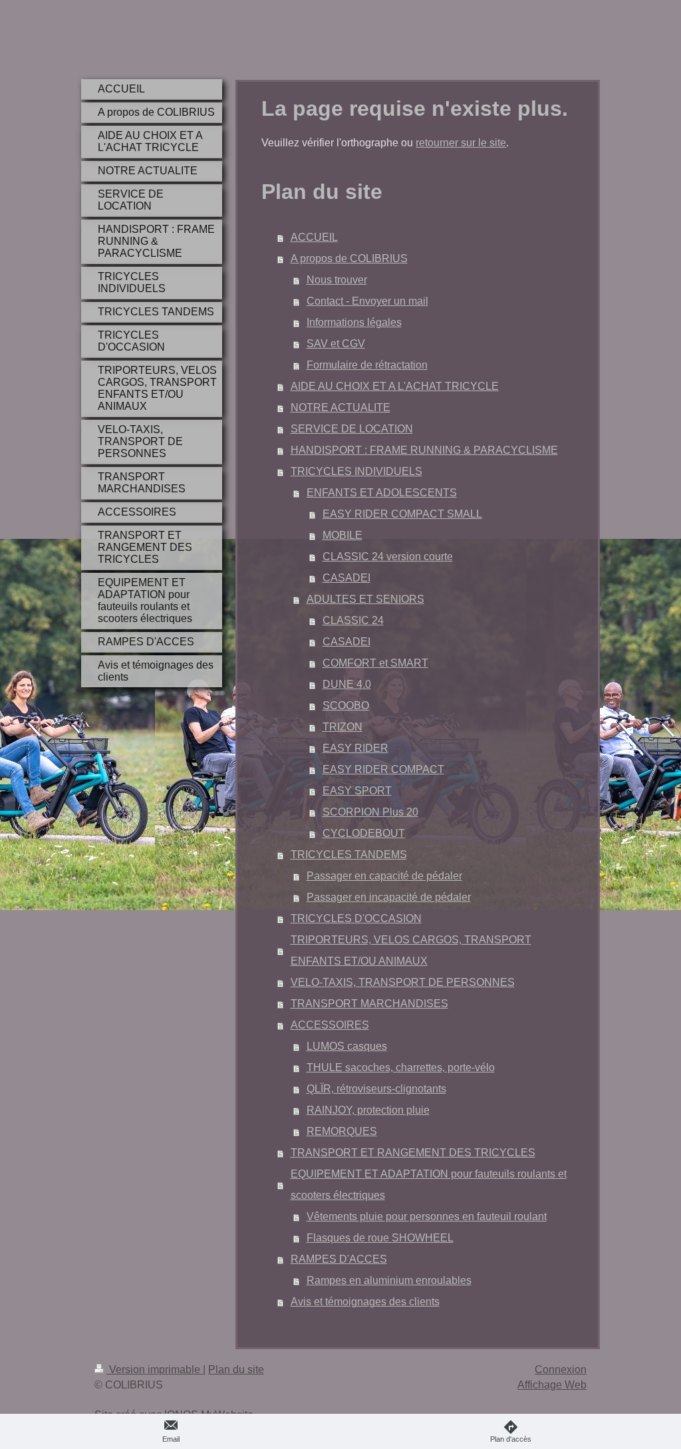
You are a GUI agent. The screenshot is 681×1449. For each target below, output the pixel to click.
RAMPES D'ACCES (339, 1259)
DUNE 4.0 (347, 684)
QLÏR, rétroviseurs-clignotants (376, 1088)
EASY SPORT (357, 790)
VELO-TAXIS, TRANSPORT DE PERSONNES (403, 982)
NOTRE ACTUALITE (340, 407)
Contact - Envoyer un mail (367, 301)
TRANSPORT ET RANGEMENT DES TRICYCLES (413, 1152)
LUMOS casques (347, 1046)
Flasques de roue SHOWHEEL (380, 1237)
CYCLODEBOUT (364, 833)
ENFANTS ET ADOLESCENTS (382, 492)
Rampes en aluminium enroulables (389, 1280)
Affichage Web (552, 1384)
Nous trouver (337, 279)
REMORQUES (342, 1131)
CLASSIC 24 (353, 620)
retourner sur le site (461, 142)
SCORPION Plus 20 (370, 812)
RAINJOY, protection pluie (368, 1110)
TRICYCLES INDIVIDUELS (356, 471)
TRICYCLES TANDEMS (349, 854)
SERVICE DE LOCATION (352, 428)
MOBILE (342, 535)
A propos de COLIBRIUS (349, 258)
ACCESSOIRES (330, 1025)
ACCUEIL (314, 237)
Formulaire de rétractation (367, 365)
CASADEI (346, 577)
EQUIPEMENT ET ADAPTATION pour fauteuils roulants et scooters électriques (429, 1184)
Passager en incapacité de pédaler (389, 897)
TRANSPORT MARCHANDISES (369, 1003)
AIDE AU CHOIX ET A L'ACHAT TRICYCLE (395, 386)
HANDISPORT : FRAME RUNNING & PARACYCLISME (424, 450)
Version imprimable (154, 1369)
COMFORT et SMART (375, 663)
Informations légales (354, 322)
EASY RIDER (355, 748)
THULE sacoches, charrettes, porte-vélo (401, 1067)
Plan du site (236, 1369)
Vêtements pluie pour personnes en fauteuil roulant (427, 1216)
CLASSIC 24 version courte (388, 556)
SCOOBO (346, 705)
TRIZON (342, 726)
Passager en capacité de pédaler (384, 876)
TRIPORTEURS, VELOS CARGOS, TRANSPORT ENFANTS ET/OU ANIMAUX (411, 950)
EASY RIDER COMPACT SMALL (402, 514)
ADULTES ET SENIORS (365, 599)
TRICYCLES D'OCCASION (356, 918)
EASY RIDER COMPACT (383, 769)
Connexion (561, 1369)
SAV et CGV (336, 343)
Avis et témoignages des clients (365, 1301)
